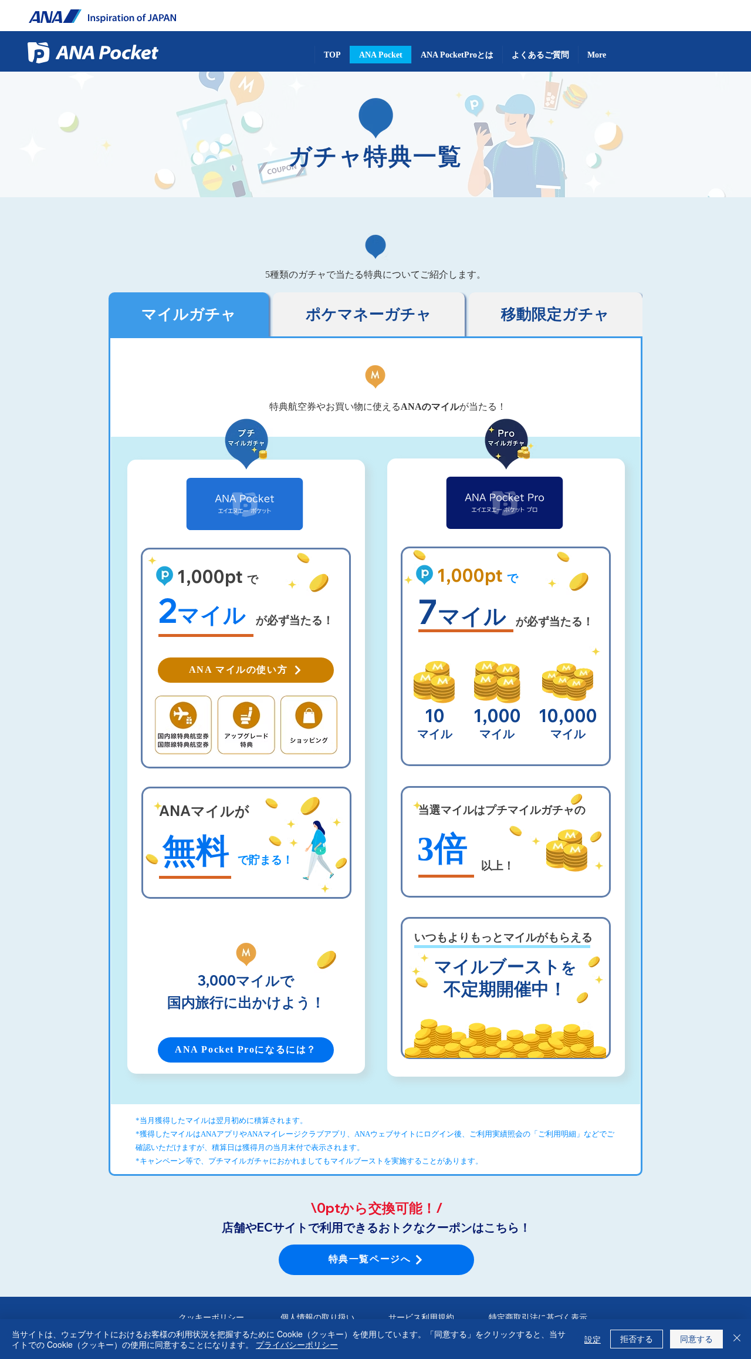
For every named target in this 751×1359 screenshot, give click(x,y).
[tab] (189, 314)
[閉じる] (737, 1339)
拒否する (636, 1338)
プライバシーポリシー (297, 1344)
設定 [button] (592, 1339)
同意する (696, 1338)
